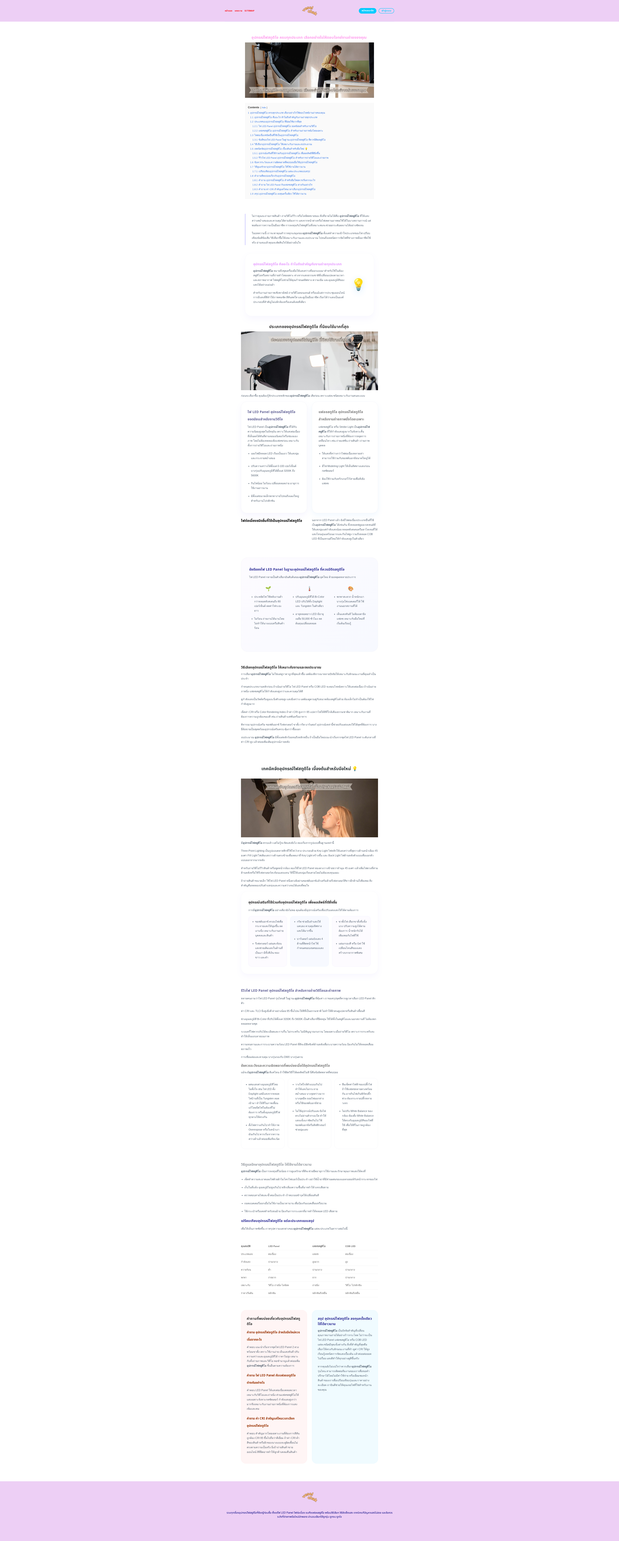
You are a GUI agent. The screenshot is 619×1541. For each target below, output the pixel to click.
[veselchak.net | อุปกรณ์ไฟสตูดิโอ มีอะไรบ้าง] (310, 11)
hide (264, 107)
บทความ (238, 10)
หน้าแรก (228, 10)
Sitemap (249, 10)
